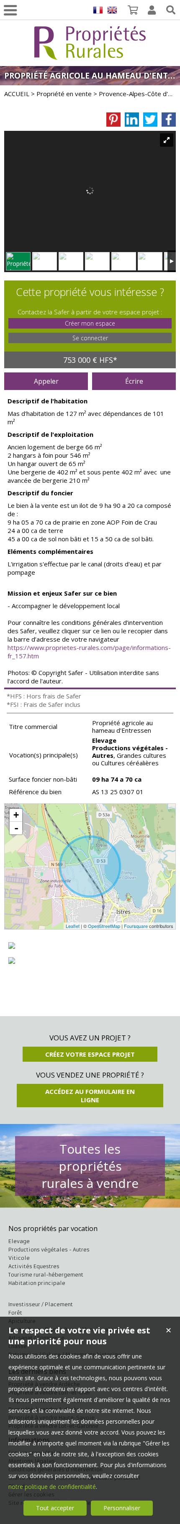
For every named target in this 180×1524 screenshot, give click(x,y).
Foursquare (136, 926)
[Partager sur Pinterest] (113, 119)
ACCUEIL (16, 93)
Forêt (15, 1313)
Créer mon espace (90, 323)
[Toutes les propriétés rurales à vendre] (89, 55)
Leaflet (73, 926)
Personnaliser (121, 1508)
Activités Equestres (33, 1266)
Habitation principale (36, 1283)
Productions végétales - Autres (49, 1249)
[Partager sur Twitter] (150, 119)
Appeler (46, 381)
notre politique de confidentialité (52, 1487)
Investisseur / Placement (40, 1304)
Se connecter (90, 338)
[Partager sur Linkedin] (132, 119)
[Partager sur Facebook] (169, 119)
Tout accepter (55, 1508)
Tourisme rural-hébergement (45, 1275)
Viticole (19, 1258)
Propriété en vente (64, 93)
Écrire (134, 381)
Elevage (19, 1241)
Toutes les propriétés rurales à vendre (90, 1166)
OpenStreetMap (104, 926)
